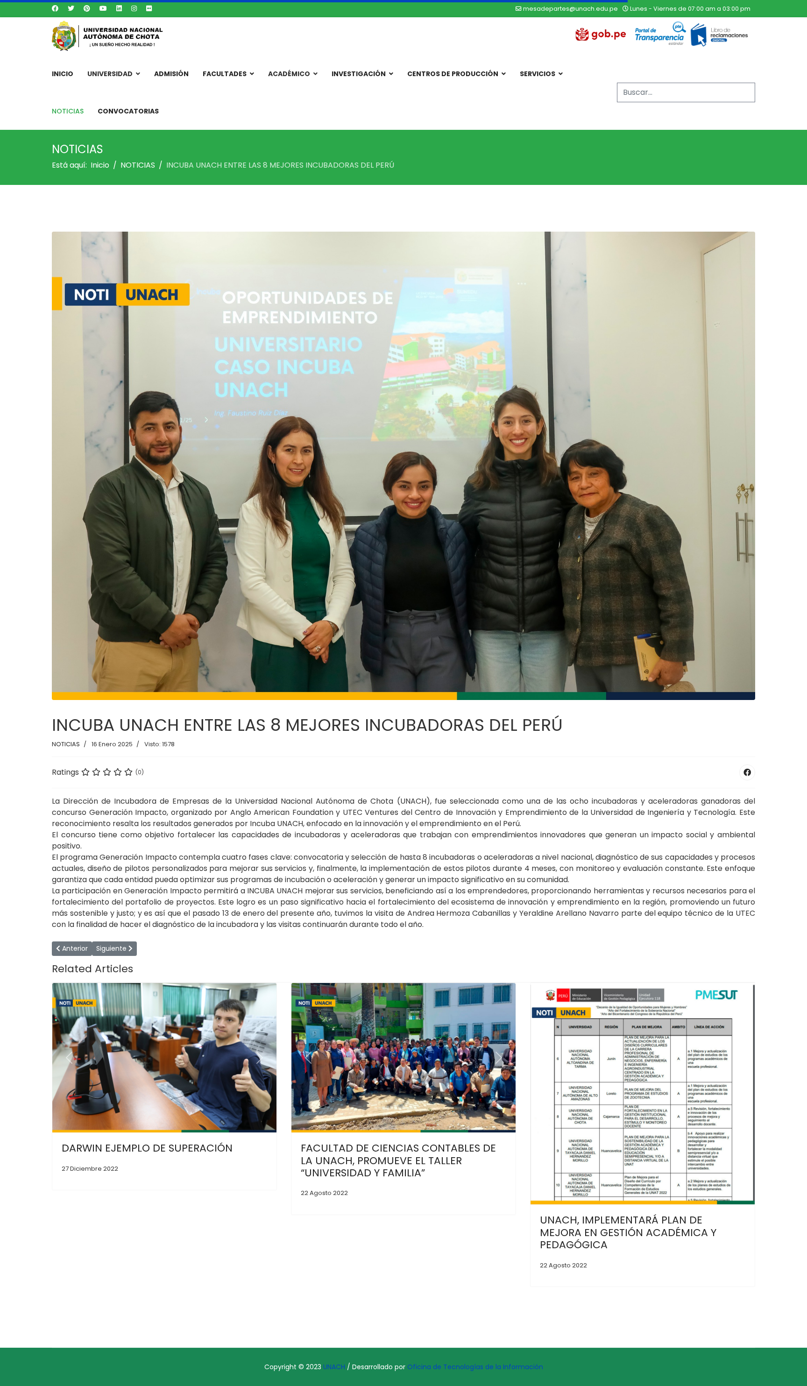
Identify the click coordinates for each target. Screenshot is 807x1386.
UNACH (334, 1367)
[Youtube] (103, 8)
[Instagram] (134, 8)
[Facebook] (55, 8)
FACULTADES (225, 73)
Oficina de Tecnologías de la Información (475, 1367)
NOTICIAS (68, 111)
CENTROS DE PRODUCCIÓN (452, 73)
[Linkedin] (119, 8)
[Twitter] (71, 8)
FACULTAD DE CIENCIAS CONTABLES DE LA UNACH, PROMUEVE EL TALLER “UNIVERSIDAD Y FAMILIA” (398, 1160)
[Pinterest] (87, 8)
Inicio (62, 73)
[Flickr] (149, 8)
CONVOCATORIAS (128, 111)
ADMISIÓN (171, 73)
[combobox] (686, 92)
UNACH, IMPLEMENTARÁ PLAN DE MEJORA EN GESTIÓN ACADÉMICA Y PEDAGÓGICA (628, 1232)
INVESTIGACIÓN (359, 73)
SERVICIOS (537, 73)
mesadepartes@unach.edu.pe (570, 9)
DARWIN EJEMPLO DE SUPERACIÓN (147, 1148)
